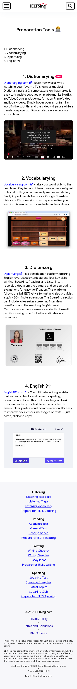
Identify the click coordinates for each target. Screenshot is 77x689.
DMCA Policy (38, 633)
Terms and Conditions (38, 626)
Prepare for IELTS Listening (38, 510)
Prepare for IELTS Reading (38, 537)
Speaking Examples (38, 582)
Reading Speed (39, 533)
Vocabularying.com (17, 184)
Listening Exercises (38, 496)
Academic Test (38, 523)
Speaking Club (38, 591)
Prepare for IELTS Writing (38, 564)
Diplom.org (11, 274)
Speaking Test (38, 577)
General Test (38, 528)
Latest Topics (38, 587)
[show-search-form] (70, 6)
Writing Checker (38, 550)
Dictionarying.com (16, 83)
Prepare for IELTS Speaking (38, 596)
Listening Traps (39, 501)
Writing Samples (38, 555)
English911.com (14, 392)
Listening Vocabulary (38, 506)
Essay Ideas (38, 560)
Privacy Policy (38, 619)
